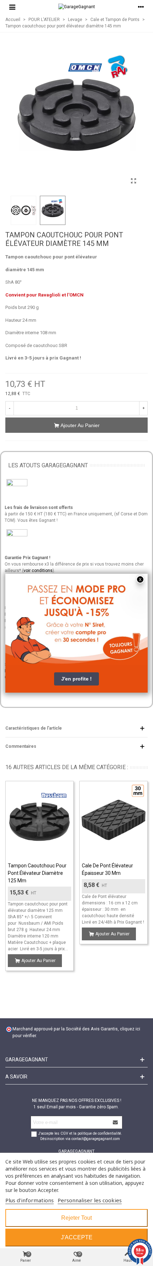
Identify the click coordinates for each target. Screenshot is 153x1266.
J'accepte (77, 1237)
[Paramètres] (141, 7)
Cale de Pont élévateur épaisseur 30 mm (107, 869)
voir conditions (38, 570)
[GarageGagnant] (77, 7)
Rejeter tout (76, 1218)
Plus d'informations (29, 1200)
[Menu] (12, 7)
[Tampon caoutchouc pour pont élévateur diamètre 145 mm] (133, 181)
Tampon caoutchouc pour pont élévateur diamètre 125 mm (37, 873)
